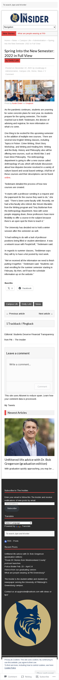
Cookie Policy (10, 668)
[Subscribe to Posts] (6, 541)
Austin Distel (17, 103)
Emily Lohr (27, 304)
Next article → (46, 313)
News (14, 40)
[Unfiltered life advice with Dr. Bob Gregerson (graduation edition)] (30, 454)
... (53, 468)
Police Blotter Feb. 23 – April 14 (19, 566)
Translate (26, 526)
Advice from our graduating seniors (20, 570)
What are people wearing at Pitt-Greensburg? (25, 573)
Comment (42, 386)
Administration (11, 71)
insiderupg (39, 68)
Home (33, 71)
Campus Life (25, 40)
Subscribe (11, 508)
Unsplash (29, 103)
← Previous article (15, 313)
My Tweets (10, 405)
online (7, 177)
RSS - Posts (12, 541)
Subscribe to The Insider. (16, 490)
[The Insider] (30, 18)
